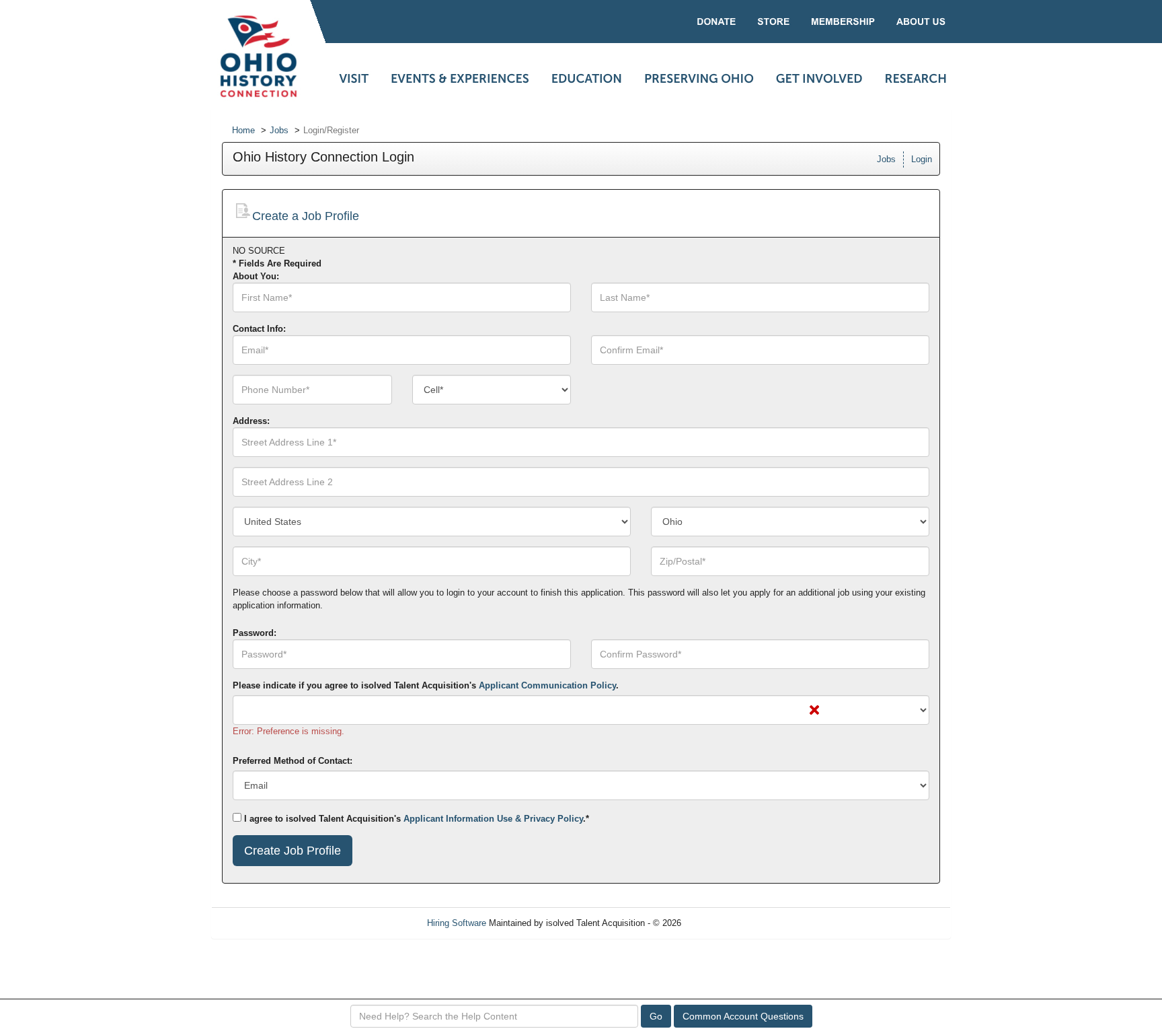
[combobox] (492, 389)
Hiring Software (456, 923)
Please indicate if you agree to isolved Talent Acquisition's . (426, 685)
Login (921, 159)
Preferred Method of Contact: (292, 761)
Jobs (279, 130)
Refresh (720, 923)
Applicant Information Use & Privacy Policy (493, 819)
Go (656, 1016)
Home (243, 130)
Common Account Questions (743, 1016)
